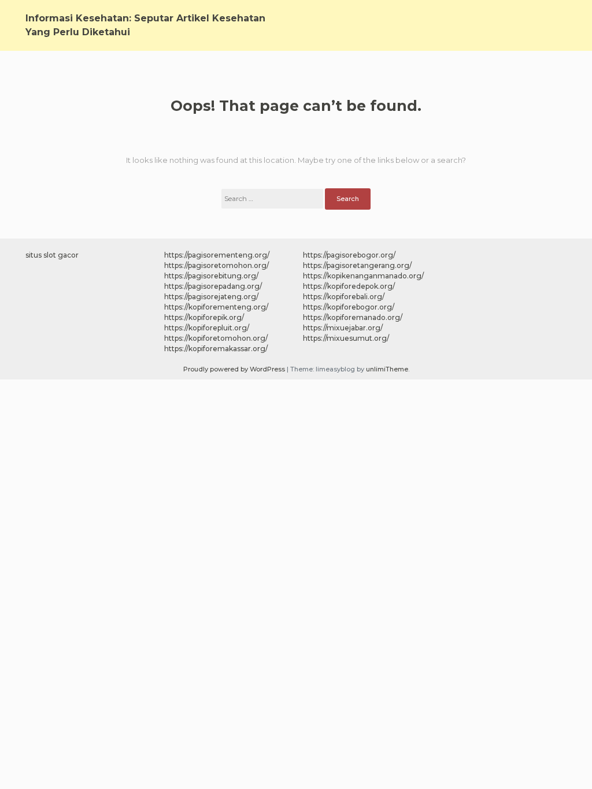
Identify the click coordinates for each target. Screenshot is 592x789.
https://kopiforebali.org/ (343, 296)
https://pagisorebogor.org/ (349, 255)
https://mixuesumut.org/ (346, 338)
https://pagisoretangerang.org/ (357, 265)
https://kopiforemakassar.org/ (216, 348)
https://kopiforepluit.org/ (206, 327)
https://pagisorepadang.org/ (213, 286)
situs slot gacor (52, 255)
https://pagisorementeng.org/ (216, 255)
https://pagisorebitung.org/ (211, 275)
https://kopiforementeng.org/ (216, 307)
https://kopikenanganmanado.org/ (363, 275)
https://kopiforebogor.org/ (348, 307)
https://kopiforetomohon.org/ (216, 338)
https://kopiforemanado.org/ (352, 317)
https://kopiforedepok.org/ (349, 286)
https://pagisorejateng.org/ (211, 296)
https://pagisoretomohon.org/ (216, 265)
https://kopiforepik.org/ (204, 317)
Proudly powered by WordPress (235, 369)
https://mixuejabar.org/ (343, 327)
